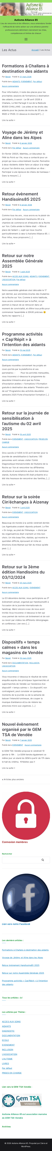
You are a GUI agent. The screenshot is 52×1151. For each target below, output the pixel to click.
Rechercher (45, 860)
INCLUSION (34, 663)
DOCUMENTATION (20, 663)
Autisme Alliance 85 (26, 19)
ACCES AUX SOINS (20, 276)
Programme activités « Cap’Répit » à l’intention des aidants (23, 339)
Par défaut (37, 81)
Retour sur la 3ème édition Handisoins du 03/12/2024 (23, 572)
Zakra (42, 1143)
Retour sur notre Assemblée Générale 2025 (22, 261)
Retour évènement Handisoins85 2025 (20, 965)
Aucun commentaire (10, 86)
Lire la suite (7, 120)
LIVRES (5, 1063)
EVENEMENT (26, 81)
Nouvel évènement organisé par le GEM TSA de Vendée (21, 729)
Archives (6, 1126)
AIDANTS (16, 81)
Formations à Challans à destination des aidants (25, 950)
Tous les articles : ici (12, 997)
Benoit (8, 77)
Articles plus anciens (14, 779)
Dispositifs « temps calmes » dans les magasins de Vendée (22, 647)
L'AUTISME (7, 1059)
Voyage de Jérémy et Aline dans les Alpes (22, 957)
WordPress (25, 1146)
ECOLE (5, 1040)
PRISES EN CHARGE (12, 1073)
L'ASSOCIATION (8, 279)
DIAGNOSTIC (8, 1031)
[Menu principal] (26, 39)
